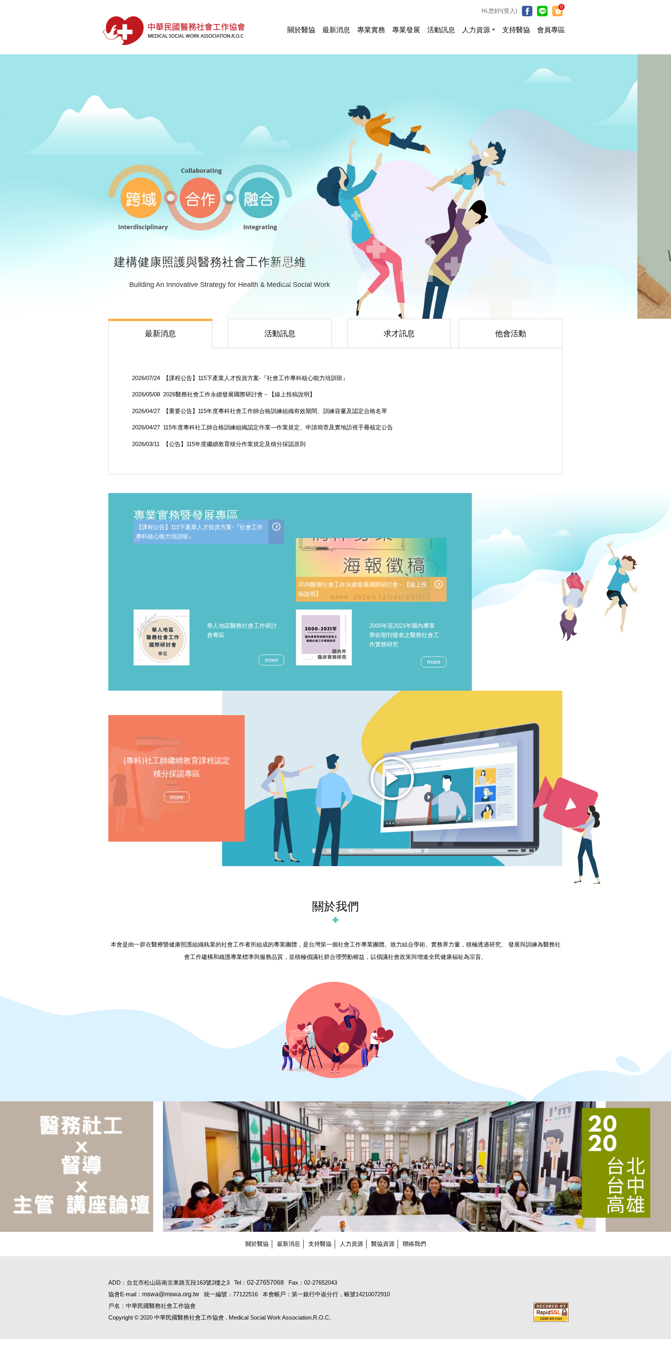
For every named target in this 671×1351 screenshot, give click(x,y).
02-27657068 (265, 1282)
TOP (629, 1071)
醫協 (174, 30)
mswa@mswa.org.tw (170, 1294)
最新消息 (288, 1243)
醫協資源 (383, 1243)
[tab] (160, 333)
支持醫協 (320, 1243)
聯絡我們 (414, 1243)
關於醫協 (257, 1243)
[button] (479, 27)
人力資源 (351, 1243)
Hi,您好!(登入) (499, 10)
